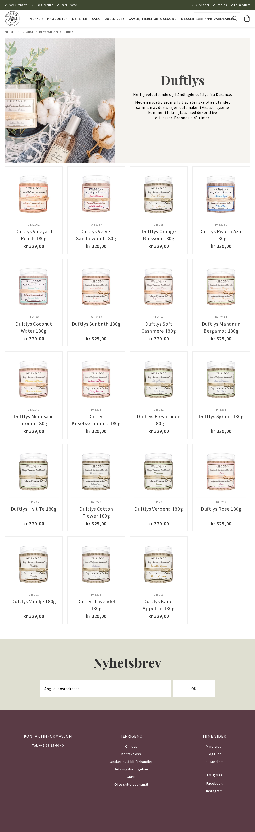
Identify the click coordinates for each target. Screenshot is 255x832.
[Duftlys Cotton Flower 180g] (96, 473)
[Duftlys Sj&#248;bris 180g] (221, 380)
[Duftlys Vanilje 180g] (34, 565)
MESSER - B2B (192, 18)
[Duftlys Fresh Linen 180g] (159, 380)
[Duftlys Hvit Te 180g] (34, 473)
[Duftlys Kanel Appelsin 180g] (159, 565)
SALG (96, 18)
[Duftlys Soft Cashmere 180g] (159, 288)
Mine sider (202, 5)
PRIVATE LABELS (221, 18)
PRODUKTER (57, 18)
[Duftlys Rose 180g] (221, 473)
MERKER (36, 18)
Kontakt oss (131, 754)
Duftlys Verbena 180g (158, 509)
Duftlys (68, 32)
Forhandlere (242, 5)
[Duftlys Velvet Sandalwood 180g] (96, 195)
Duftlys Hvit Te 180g (34, 509)
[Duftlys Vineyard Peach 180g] (34, 195)
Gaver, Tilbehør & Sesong (153, 18)
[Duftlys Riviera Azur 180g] (221, 195)
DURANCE (27, 32)
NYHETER (79, 18)
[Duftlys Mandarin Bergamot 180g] (221, 288)
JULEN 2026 (114, 18)
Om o (129, 746)
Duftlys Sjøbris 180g (221, 416)
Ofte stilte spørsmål (131, 784)
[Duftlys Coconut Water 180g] (34, 288)
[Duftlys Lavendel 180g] (96, 565)
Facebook (214, 783)
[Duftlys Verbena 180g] (159, 473)
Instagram (214, 791)
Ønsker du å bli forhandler (131, 761)
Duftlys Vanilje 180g (33, 601)
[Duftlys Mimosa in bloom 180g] (34, 380)
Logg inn (221, 5)
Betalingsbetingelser (131, 769)
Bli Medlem (215, 761)
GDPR (131, 776)
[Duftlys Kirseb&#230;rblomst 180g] (96, 380)
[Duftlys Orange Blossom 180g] (159, 195)
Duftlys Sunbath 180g (96, 324)
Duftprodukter (48, 32)
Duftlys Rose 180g (221, 509)
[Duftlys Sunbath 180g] (96, 288)
